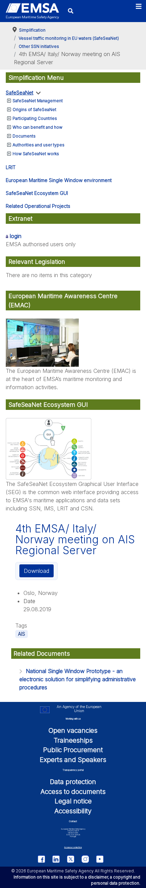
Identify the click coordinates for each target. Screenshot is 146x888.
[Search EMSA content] (70, 11)
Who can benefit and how (37, 127)
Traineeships (73, 740)
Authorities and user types (39, 144)
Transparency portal (73, 770)
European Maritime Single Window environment (59, 180)
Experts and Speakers (73, 760)
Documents (24, 136)
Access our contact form (73, 847)
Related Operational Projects (38, 206)
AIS (21, 634)
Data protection (73, 782)
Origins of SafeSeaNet (34, 109)
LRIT (11, 167)
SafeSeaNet (19, 92)
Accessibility (73, 811)
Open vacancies (73, 730)
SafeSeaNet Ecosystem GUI (37, 193)
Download (36, 570)
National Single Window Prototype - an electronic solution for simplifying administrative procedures (77, 679)
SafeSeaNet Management (38, 100)
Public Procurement (73, 750)
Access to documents (73, 791)
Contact (73, 821)
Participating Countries (35, 118)
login (15, 236)
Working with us (73, 718)
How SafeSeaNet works (36, 153)
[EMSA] (32, 11)
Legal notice (73, 801)
